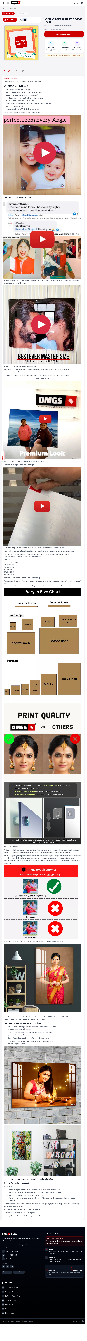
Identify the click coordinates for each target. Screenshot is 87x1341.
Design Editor (9, 13)
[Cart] (81, 3)
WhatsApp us (10, 1259)
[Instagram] (3, 1266)
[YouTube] (12, 1266)
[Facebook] (7, 1266)
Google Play (19, 1272)
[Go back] (4, 3)
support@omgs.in (12, 1251)
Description (8, 71)
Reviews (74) (20, 71)
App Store (8, 1272)
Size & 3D (23, 13)
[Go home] (8, 3)
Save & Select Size (62, 34)
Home (3, 8)
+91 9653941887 (11, 1255)
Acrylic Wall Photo (12, 8)
